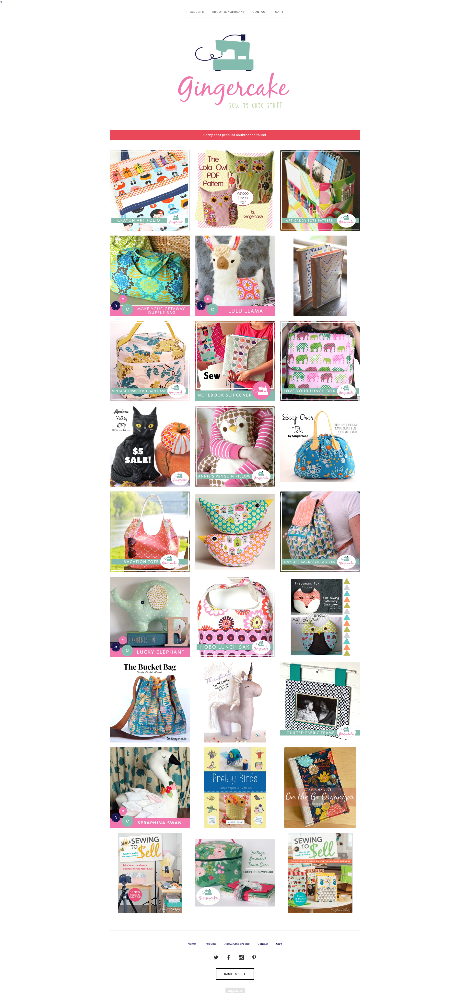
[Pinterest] (254, 957)
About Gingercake (228, 11)
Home (192, 943)
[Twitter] (216, 957)
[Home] (235, 71)
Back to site (235, 974)
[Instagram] (241, 957)
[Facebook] (228, 957)
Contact (259, 11)
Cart (279, 11)
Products (195, 11)
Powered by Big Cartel (235, 990)
